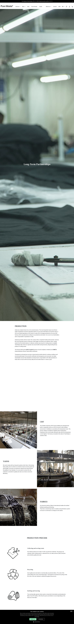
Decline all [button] (41, 619)
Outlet (40, 6)
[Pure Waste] (7, 6)
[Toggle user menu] (69, 6)
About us (48, 6)
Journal (54, 6)
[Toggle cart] (72, 6)
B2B (59, 6)
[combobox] (66, 6)
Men (23, 6)
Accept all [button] (33, 619)
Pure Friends (34, 6)
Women (17, 6)
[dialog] (37, 617)
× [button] (72, 611)
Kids (28, 6)
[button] (37, 622)
